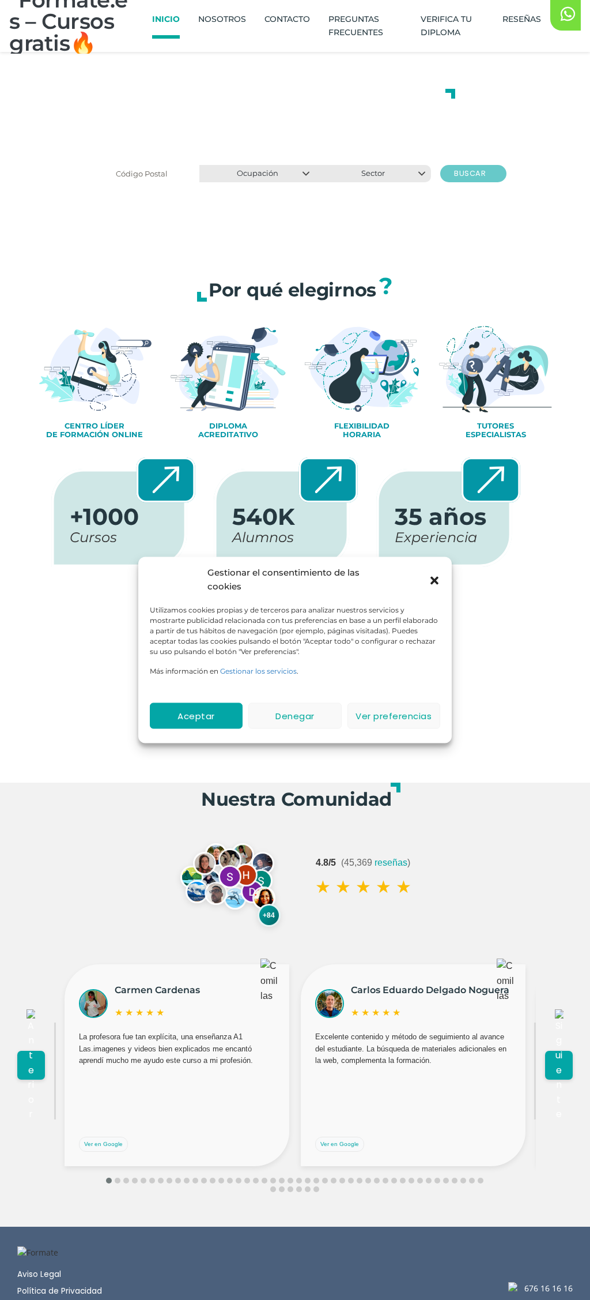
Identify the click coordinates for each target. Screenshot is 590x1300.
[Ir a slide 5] (143, 1180)
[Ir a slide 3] (126, 1180)
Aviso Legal (39, 1274)
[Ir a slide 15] (230, 1180)
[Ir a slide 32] (377, 1180)
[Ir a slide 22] (290, 1180)
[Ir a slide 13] (212, 1180)
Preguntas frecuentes (355, 25)
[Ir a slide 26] (325, 1180)
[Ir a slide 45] (273, 1189)
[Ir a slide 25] (316, 1180)
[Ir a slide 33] (385, 1180)
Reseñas (521, 19)
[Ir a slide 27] (333, 1180)
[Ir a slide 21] (282, 1180)
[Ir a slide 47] (290, 1189)
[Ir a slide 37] (420, 1180)
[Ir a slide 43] (472, 1180)
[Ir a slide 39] (437, 1180)
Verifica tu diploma (446, 25)
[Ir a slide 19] (264, 1180)
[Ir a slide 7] (161, 1180)
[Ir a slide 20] (273, 1180)
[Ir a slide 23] (299, 1180)
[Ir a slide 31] (368, 1180)
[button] (434, 579)
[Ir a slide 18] (256, 1180)
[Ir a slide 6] (152, 1180)
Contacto (287, 19)
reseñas (391, 862)
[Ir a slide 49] (308, 1189)
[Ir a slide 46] (282, 1189)
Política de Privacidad (59, 1291)
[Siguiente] (559, 1065)
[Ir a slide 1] (109, 1180)
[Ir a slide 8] (169, 1180)
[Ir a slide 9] (178, 1180)
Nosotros (222, 19)
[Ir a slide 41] (454, 1180)
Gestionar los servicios (258, 671)
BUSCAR (471, 173)
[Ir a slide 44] (480, 1180)
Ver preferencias (393, 715)
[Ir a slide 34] (394, 1180)
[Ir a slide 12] (204, 1180)
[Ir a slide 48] (299, 1189)
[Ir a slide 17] (247, 1180)
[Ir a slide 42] (463, 1180)
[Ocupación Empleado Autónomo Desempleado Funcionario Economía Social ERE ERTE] (257, 173)
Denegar (295, 715)
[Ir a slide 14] (221, 1180)
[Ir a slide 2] (117, 1180)
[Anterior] (31, 1065)
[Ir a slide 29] (351, 1180)
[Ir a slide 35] (403, 1180)
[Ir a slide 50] (316, 1189)
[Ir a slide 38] (429, 1180)
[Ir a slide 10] (187, 1180)
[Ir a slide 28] (342, 1180)
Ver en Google (103, 1144)
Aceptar (196, 715)
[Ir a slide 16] (238, 1180)
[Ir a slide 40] (446, 1180)
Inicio (166, 19)
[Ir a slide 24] (308, 1180)
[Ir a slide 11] (195, 1180)
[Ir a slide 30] (359, 1180)
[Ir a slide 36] (411, 1180)
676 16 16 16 (548, 1288)
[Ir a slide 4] (135, 1180)
